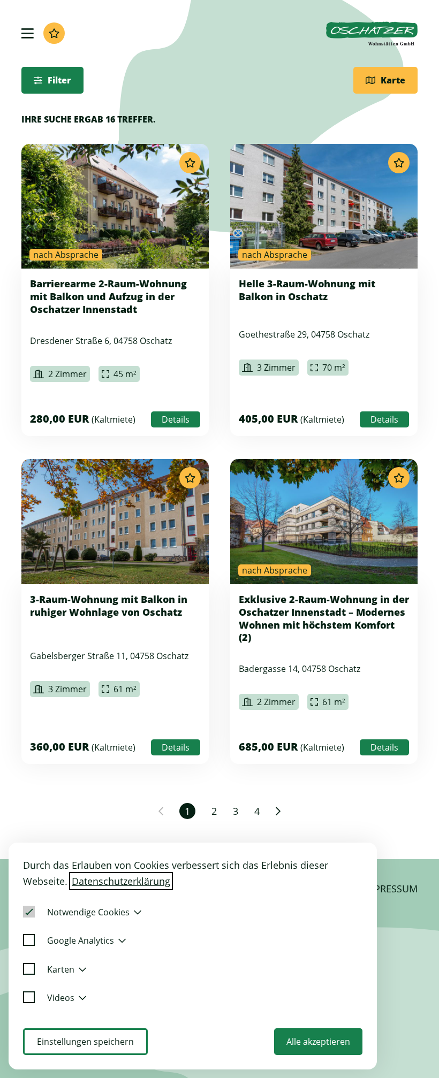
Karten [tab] (60, 969)
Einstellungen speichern (85, 1042)
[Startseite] (372, 33)
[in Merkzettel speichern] (190, 162)
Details (176, 419)
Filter (59, 80)
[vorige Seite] (160, 811)
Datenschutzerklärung (121, 881)
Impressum (390, 888)
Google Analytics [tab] (80, 940)
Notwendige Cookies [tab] (88, 912)
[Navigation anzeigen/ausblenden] (27, 33)
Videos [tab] (60, 998)
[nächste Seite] (278, 811)
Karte (393, 80)
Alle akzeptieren (318, 1042)
